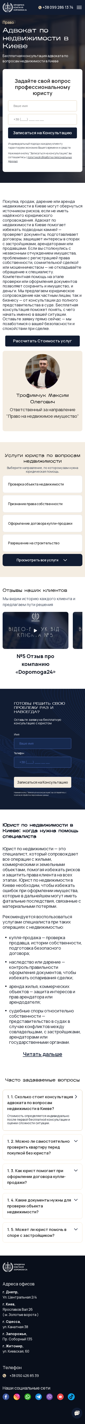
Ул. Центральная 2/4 (20, 1295)
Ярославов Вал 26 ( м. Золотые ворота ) (21, 1309)
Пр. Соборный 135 (17, 1336)
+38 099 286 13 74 (57, 7)
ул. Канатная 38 (15, 1324)
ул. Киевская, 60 (16, 1349)
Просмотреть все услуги (37, 560)
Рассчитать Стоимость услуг (42, 340)
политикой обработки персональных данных (31, 795)
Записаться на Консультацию (42, 132)
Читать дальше (42, 1053)
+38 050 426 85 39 (24, 1375)
